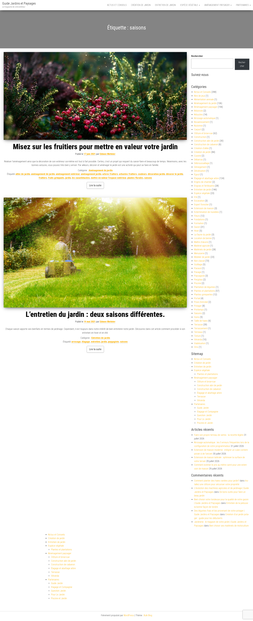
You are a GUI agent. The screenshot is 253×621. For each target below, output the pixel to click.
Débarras (198, 159)
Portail (197, 298)
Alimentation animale (204, 99)
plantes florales (135, 177)
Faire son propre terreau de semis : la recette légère (218, 435)
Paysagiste (199, 275)
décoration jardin (156, 174)
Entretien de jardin (165, 5)
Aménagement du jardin (101, 170)
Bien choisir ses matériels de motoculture (229, 525)
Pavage (197, 272)
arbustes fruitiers (128, 174)
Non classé (199, 260)
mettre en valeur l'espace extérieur (108, 177)
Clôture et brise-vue (203, 133)
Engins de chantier (203, 182)
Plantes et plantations (204, 290)
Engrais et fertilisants (204, 185)
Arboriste (198, 110)
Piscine (197, 283)
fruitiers (43, 177)
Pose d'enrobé (201, 302)
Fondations (199, 219)
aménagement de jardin (43, 174)
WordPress (129, 615)
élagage (86, 341)
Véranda (198, 339)
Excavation (199, 200)
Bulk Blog (148, 615)
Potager (198, 305)
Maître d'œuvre (201, 242)
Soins (196, 317)
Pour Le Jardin (204, 419)
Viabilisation (199, 343)
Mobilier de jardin (202, 257)
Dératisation (200, 170)
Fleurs (197, 215)
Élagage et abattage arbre (206, 178)
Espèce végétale (189, 5)
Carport (197, 129)
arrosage (76, 341)
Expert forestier (201, 204)
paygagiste (113, 341)
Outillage (198, 264)
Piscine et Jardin (205, 423)
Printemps (199, 309)
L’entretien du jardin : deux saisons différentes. (95, 314)
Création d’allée (201, 148)
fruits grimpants (56, 177)
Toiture (197, 335)
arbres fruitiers (110, 174)
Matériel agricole (202, 245)
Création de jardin (141, 5)
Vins (196, 347)
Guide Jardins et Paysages (19, 3)
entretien (95, 341)
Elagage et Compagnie (207, 411)
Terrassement (200, 328)
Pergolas (198, 279)
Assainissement (201, 122)
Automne (198, 125)
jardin (68, 177)
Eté (195, 197)
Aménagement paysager (217, 5)
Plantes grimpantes (203, 294)
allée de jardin (23, 174)
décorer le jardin (174, 174)
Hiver (196, 230)
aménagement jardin (91, 174)
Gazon (197, 227)
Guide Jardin (203, 407)
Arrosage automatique (204, 118)
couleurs (142, 174)
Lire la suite (95, 185)
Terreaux (198, 332)
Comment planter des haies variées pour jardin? (216, 480)
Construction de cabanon (206, 144)
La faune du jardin (202, 234)
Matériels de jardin (202, 249)
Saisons (198, 313)
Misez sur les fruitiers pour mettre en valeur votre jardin (95, 146)
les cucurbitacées (81, 177)
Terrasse (198, 324)
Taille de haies (201, 320)
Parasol (197, 268)
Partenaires (242, 5)
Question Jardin (204, 415)
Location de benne (203, 238)
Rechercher (197, 56)
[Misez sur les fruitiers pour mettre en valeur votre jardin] (95, 96)
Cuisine (197, 155)
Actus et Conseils (117, 5)
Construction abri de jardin (206, 140)
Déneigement (200, 167)
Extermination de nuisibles (206, 212)
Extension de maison (204, 208)
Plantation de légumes (204, 287)
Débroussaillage (201, 163)
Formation (199, 223)
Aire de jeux (199, 95)
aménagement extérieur (68, 174)
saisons (148, 177)
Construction (200, 137)
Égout (197, 174)
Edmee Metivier (107, 154)
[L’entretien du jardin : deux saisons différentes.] (95, 252)
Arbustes (198, 114)
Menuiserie (199, 253)
